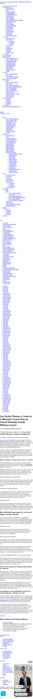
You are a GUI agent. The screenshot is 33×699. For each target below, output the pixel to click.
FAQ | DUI (9, 75)
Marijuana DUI (10, 17)
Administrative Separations (9, 224)
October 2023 (6, 363)
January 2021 (6, 317)
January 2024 (6, 367)
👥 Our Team (6, 57)
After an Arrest (9, 92)
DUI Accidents (12, 155)
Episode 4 (8, 103)
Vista (4, 683)
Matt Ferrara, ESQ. (10, 64)
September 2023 (7, 361)
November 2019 (7, 297)
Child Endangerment (8, 231)
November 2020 (7, 314)
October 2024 (6, 380)
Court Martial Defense (11, 14)
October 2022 (6, 346)
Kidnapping (6, 260)
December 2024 (7, 383)
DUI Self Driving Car (8, 248)
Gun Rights (6, 255)
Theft (4, 280)
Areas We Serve (10, 96)
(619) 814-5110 (4, 612)
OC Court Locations (8, 672)
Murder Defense (10, 151)
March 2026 (6, 404)
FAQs (4, 675)
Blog (7, 81)
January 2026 (6, 401)
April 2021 (5, 321)
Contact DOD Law (4, 635)
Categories (5, 223)
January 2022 (6, 333)
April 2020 (5, 304)
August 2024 (6, 377)
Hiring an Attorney (10, 69)
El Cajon (8, 47)
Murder (5, 265)
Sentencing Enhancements (9, 276)
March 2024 (6, 370)
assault (24, 517)
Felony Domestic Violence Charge (14, 20)
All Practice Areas (13, 172)
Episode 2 (8, 100)
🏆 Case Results (7, 55)
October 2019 (6, 295)
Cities (4, 173)
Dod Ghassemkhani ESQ (9, 238)
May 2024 (5, 373)
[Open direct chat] (29, 662)
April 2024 (5, 371)
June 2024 (5, 374)
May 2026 (5, 406)
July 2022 (5, 342)
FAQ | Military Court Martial (16, 200)
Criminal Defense (10, 9)
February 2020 (6, 301)
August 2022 (6, 343)
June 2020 (5, 307)
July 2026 (5, 409)
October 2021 (6, 329)
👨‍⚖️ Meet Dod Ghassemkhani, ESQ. (12, 106)
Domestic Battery (10, 145)
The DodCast (6, 279)
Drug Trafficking (10, 18)
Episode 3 (8, 102)
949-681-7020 (21, 2)
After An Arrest (7, 225)
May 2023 (5, 356)
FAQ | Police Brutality (11, 78)
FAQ (7, 191)
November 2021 (7, 331)
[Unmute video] (23, 677)
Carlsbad (11, 44)
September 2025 (7, 395)
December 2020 (7, 315)
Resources (5, 189)
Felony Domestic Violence (15, 154)
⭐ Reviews (6, 54)
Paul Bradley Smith (11, 65)
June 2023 (5, 357)
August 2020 (6, 310)
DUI (7, 10)
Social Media (6, 277)
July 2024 (5, 376)
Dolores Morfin (10, 67)
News (4, 266)
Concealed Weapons (11, 25)
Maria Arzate (9, 68)
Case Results (6, 663)
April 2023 (5, 354)
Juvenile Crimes (10, 31)
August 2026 (6, 411)
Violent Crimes (9, 28)
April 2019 (5, 287)
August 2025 (6, 394)
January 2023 (6, 350)
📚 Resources (6, 79)
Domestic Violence (10, 11)
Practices (5, 134)
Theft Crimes (9, 32)
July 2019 (5, 291)
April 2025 (5, 388)
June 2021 (5, 324)
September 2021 (7, 328)
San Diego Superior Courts (12, 93)
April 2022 (5, 338)
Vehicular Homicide (11, 21)
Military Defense (7, 263)
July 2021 (5, 325)
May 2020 (5, 305)
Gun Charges (6, 253)
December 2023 (7, 366)
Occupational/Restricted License (11, 269)
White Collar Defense (11, 35)
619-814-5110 (11, 2)
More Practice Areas (11, 152)
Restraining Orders (7, 275)
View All (5, 658)
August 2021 (6, 326)
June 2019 (5, 290)
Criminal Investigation (8, 235)
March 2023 (6, 353)
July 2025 (5, 392)
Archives (5, 286)
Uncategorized (6, 282)
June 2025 (5, 391)
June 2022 (5, 340)
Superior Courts (10, 95)
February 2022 (6, 335)
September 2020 (7, 311)
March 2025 (6, 387)
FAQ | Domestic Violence (12, 76)
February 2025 (6, 385)
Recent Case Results (8, 622)
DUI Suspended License (9, 249)
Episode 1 (8, 99)
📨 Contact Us (6, 105)
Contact (2, 112)
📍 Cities (5, 37)
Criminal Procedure (8, 237)
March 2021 (6, 319)
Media (4, 665)
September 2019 (7, 294)
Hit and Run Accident (8, 256)
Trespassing (9, 34)
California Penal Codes (11, 91)
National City (9, 48)
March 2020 (6, 302)
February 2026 (6, 402)
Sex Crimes (12, 166)
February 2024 (6, 369)
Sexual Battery (9, 144)
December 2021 (7, 332)
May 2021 (5, 322)
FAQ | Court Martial (11, 89)
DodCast (5, 208)
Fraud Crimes (9, 30)
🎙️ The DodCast (7, 98)
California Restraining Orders (13, 204)
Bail (4, 228)
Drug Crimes (9, 23)
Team (4, 117)
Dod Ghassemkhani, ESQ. (12, 58)
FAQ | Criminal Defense (12, 74)
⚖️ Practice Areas (7, 7)
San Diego (5, 680)
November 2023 (7, 364)
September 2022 (7, 345)
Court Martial (9, 27)
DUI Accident (6, 246)
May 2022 (5, 339)
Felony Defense (10, 24)
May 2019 (5, 288)
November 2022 (7, 347)
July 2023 (5, 359)
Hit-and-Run (6, 258)
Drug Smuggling (7, 242)
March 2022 (6, 336)
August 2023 (6, 360)
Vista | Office (9, 40)
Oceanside (11, 42)
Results (5, 207)
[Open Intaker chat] (16, 697)
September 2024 (7, 378)
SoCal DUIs (12, 156)
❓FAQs (5, 72)
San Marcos (12, 41)
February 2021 (6, 318)
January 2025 (6, 384)
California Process (10, 206)
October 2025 (6, 397)
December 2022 (7, 349)
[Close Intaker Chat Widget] (31, 662)
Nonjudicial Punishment (9, 268)
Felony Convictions (8, 251)
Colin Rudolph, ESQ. (11, 61)
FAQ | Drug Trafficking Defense (14, 86)
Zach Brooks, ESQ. (11, 62)
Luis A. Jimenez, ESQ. (11, 59)
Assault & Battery (10, 13)
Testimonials (9, 130)
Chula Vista (9, 45)
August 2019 (6, 293)
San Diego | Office (10, 38)
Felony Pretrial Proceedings (9, 252)
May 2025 (5, 390)
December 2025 (7, 399)
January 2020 (6, 300)
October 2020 (6, 312)
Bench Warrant (6, 230)
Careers (8, 71)
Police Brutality (10, 16)
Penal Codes (6, 666)
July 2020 (5, 308)
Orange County (10, 52)
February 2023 (6, 352)
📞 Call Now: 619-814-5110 (10, 6)
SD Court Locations (8, 670)
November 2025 (7, 398)
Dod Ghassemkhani (8, 639)
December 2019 (7, 298)
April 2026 (5, 405)
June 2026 (5, 408)
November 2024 (7, 381)
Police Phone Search (8, 273)
